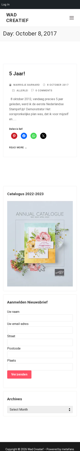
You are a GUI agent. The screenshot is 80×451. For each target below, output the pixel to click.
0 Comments (43, 90)
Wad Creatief (17, 17)
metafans (68, 449)
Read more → (18, 147)
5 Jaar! (17, 74)
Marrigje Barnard (26, 85)
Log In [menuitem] (6, 4)
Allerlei (22, 90)
